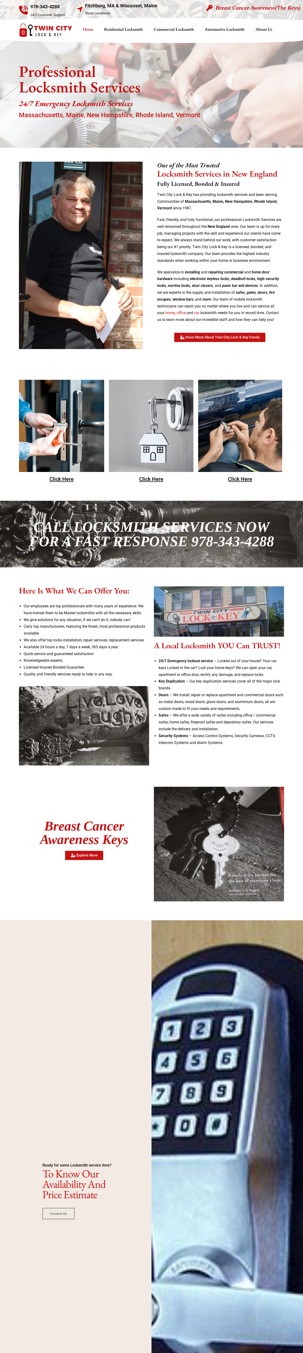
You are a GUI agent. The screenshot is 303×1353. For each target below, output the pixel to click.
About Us (263, 29)
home (170, 313)
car (196, 313)
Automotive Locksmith (225, 29)
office (181, 313)
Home (88, 29)
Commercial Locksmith (174, 29)
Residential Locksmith (123, 29)
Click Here (61, 479)
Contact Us (58, 1213)
